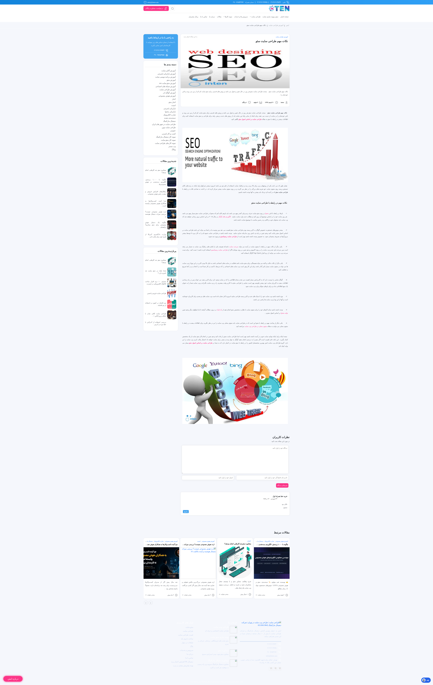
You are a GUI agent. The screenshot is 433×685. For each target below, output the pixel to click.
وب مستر (172, 146)
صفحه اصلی (284, 17)
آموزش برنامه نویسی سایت (165, 77)
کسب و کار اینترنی (169, 134)
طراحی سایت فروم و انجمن (156, 293)
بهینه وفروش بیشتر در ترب (183, 666)
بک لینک (219, 310)
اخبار (174, 99)
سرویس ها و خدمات (241, 17)
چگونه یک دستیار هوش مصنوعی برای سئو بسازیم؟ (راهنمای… (155, 224)
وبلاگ (174, 149)
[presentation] (146, 603)
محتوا (267, 213)
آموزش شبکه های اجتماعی (165, 86)
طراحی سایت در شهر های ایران (164, 124)
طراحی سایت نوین (169, 127)
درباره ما (212, 17)
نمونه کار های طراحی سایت (165, 143)
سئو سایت (189, 627)
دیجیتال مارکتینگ (169, 121)
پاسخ (186, 512)
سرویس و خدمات (186, 650)
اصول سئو (242, 119)
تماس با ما (203, 17)
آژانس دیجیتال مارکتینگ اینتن (207, 681)
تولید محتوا (284, 313)
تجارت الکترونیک (169, 115)
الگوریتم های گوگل (225, 217)
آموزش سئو (171, 80)
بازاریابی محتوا (170, 112)
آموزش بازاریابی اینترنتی (167, 74)
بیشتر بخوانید (151, 595)
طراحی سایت (255, 17)
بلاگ (191, 646)
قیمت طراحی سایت (185, 635)
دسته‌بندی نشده (170, 118)
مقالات (219, 17)
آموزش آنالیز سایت (168, 71)
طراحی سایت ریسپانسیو (219, 250)
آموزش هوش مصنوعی (167, 96)
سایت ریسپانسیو (225, 236)
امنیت (173, 105)
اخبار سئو (172, 102)
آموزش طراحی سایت (276, 25)
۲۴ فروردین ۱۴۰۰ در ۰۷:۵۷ (270, 499)
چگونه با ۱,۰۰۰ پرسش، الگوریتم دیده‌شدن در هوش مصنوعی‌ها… (155, 182)
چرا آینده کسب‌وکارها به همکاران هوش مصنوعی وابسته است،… (155, 203)
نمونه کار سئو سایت (168, 140)
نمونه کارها (228, 17)
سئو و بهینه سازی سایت (270, 17)
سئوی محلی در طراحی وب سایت (255, 326)
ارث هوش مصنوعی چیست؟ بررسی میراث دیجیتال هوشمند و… (155, 214)
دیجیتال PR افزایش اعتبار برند (182, 662)
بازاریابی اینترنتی (170, 108)
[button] (143, 606)
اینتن (287, 25)
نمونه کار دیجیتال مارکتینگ (166, 137)
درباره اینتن (13, 679)
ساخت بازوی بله (187, 639)
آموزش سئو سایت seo (167, 83)
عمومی (173, 131)
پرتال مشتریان (193, 17)
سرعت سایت (233, 247)
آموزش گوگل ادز (169, 93)
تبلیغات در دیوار (187, 643)
